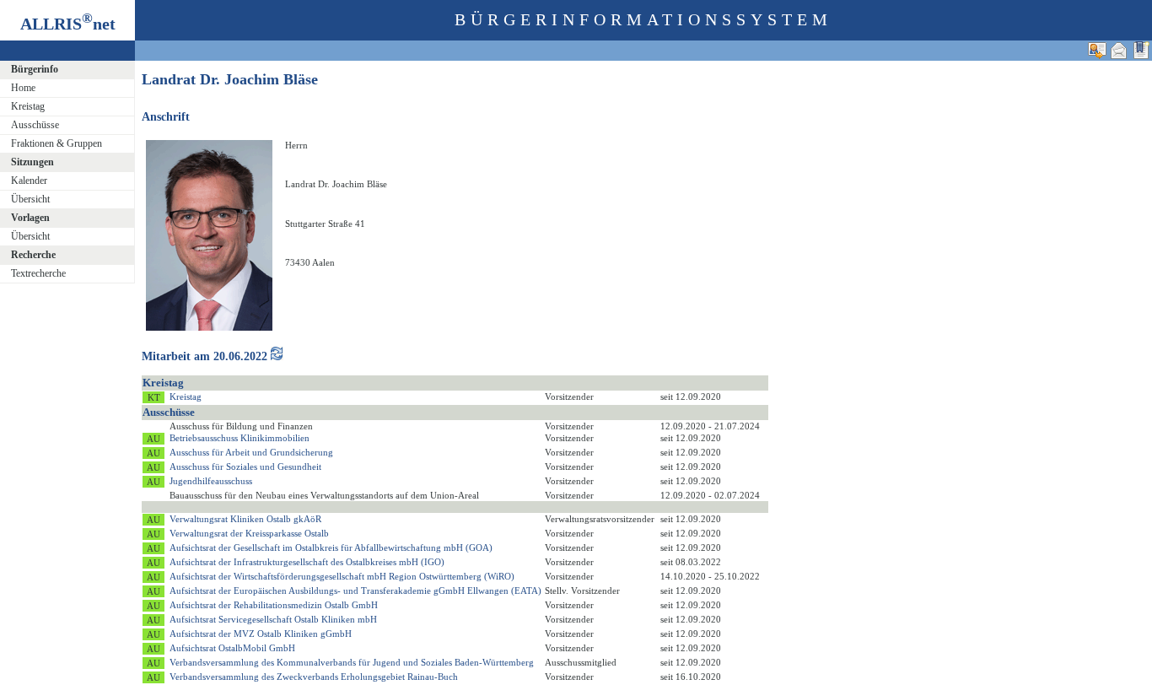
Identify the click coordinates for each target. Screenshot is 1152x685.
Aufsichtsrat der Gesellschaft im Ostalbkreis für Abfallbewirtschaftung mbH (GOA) (331, 547)
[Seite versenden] (1119, 50)
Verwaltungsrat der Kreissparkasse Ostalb (249, 533)
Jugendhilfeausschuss (211, 481)
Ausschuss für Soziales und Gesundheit (245, 466)
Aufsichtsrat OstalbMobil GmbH (232, 648)
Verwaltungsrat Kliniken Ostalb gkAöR (245, 519)
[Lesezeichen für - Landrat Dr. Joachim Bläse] (1141, 50)
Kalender (29, 180)
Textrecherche (38, 273)
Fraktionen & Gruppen (56, 143)
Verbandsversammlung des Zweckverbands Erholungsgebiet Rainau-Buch (314, 677)
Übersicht (30, 199)
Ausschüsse (35, 125)
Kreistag (28, 106)
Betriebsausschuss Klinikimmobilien (240, 438)
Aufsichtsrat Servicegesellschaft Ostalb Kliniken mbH (273, 619)
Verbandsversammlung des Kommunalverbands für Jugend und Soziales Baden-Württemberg (352, 662)
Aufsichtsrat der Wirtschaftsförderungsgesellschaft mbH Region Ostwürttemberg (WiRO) (342, 576)
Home (23, 88)
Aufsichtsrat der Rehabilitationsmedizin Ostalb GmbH (274, 605)
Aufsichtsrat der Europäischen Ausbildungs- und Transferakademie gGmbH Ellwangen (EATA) (355, 590)
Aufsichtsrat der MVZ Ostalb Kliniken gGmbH (261, 633)
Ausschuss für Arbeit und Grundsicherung (251, 452)
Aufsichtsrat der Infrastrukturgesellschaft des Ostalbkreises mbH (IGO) (307, 562)
